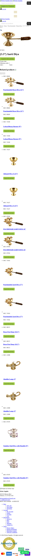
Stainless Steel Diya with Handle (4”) (15, 446)
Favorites (9, 514)
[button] (24, 552)
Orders (8, 513)
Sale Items (9, 508)
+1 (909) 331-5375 (5, 500)
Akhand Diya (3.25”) (10, 174)
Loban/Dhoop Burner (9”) (12, 126)
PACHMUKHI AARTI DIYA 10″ (14, 229)
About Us (9, 519)
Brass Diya (19, 26)
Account (5, 510)
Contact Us (9, 525)
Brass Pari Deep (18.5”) (11, 332)
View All (9, 505)
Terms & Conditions (12, 532)
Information (6, 517)
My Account (10, 511)
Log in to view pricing (7, 59)
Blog (8, 520)
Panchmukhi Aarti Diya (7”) (13, 285)
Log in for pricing (8, 94)
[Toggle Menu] (15, 12)
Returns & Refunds (12, 529)
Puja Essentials (11, 26)
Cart (8, 516)
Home (1, 26)
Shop (5, 26)
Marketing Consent (12, 531)
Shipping (9, 523)
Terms (5, 526)
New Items (9, 507)
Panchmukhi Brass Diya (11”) (13, 90)
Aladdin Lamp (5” (9, 379)
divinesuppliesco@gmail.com (7, 498)
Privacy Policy (10, 528)
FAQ (8, 522)
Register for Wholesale (7, 6)
